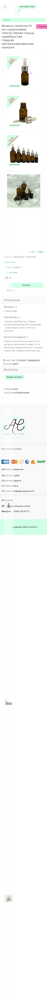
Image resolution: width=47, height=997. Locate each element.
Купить (26, 285)
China (40, 251)
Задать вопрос (14, 377)
